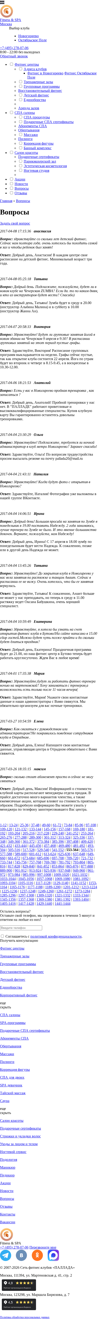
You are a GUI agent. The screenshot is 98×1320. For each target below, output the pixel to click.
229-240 (58, 833)
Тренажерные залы (38, 82)
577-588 (6, 854)
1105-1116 (25, 883)
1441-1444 (62, 903)
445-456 (35, 846)
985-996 (29, 875)
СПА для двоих (12, 1077)
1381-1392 (62, 899)
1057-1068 (44, 879)
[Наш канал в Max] (53, 1260)
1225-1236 (9, 891)
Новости (21, 184)
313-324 (64, 837)
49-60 (46, 825)
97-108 (91, 825)
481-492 (79, 846)
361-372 (29, 841)
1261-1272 (64, 891)
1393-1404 (81, 899)
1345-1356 (8, 899)
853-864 (58, 866)
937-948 (64, 870)
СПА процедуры (37, 117)
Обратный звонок (14, 56)
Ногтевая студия (36, 170)
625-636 (64, 854)
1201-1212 (71, 887)
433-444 (21, 846)
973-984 (14, 875)
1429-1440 (44, 903)
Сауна (4, 1101)
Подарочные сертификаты (38, 157)
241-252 (72, 833)
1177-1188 (35, 887)
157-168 (64, 829)
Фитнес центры (27, 64)
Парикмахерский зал (40, 161)
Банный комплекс (38, 148)
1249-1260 (46, 891)
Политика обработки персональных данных (24, 1317)
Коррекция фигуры (39, 143)
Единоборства (35, 100)
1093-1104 (7, 883)
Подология (8, 1160)
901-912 (21, 870)
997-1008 (44, 875)
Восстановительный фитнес (40, 91)
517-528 (29, 850)
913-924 (35, 870)
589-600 (21, 854)
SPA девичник (11, 1085)
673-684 (29, 858)
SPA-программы (13, 1023)
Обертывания (28, 130)
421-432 (6, 846)
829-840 (29, 866)
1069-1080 (62, 879)
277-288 (21, 837)
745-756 (21, 862)
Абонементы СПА (32, 126)
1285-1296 (8, 895)
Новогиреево (28, 36)
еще (3, 1003)
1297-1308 (26, 895)
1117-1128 (43, 883)
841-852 (43, 866)
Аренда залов (28, 108)
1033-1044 (8, 879)
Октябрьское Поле (32, 40)
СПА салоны (25, 113)
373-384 (43, 841)
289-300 (35, 837)
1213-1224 (89, 887)
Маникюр (7, 1167)
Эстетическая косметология (45, 166)
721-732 (87, 858)
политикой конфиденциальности (56, 936)
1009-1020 (61, 875)
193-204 (14, 833)
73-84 (68, 825)
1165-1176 (17, 887)
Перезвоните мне (42, 1247)
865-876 (72, 866)
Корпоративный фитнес (18, 995)
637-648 (79, 854)
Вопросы (22, 188)
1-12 (3, 825)
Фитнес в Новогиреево (45, 73)
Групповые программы (42, 86)
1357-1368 (26, 899)
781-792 (64, 862)
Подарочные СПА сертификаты (49, 122)
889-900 (6, 870)
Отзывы (21, 193)
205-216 (29, 833)
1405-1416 (8, 903)
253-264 (87, 833)
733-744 (6, 862)
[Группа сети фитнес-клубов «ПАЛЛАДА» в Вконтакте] (21, 1260)
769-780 (50, 862)
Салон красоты (26, 153)
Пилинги (25, 139)
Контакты (7, 1214)
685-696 (43, 858)
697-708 (58, 858)
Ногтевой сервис (13, 1152)
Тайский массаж (13, 1093)
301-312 (50, 837)
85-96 (79, 825)
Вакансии (7, 1222)
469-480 (64, 846)
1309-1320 (44, 895)
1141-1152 (78, 883)
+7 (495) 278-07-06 (14, 48)
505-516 (14, 850)
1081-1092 (81, 879)
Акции (20, 179)
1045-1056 (26, 879)
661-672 (14, 858)
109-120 (6, 829)
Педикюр (7, 1175)
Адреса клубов (35, 69)
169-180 (79, 829)
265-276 (6, 837)
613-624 (50, 854)
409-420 (87, 841)
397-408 (72, 841)
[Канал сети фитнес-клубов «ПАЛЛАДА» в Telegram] (5, 1260)
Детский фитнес (36, 95)
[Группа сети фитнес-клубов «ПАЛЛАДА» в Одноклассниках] (37, 1260)
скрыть (5, 1007)
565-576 (87, 850)
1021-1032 (80, 875)
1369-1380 (44, 899)
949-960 (79, 870)
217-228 (43, 833)
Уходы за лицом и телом (19, 1144)
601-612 (35, 854)
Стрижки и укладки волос (20, 1136)
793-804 (79, 862)
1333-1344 (81, 895)
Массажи (31, 135)
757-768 (35, 862)
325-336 (79, 837)
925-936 (50, 870)
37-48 (35, 825)
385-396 (58, 841)
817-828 (14, 866)
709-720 (72, 858)
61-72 (57, 825)
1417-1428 (26, 903)
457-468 (50, 846)
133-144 (35, 829)
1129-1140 (60, 883)
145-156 (50, 829)
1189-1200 (53, 887)
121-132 (21, 829)
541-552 (58, 850)
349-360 (14, 841)
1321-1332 (62, 895)
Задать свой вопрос (15, 223)
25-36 (24, 825)
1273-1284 (82, 891)
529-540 (43, 850)
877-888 (87, 866)
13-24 (13, 825)
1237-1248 (28, 891)
